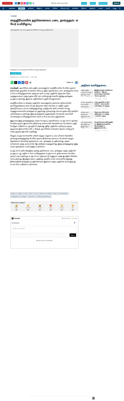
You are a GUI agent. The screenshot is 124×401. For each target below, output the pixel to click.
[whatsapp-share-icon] (12, 83)
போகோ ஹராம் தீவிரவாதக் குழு (43, 196)
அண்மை (12, 8)
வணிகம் (75, 8)
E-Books (92, 3)
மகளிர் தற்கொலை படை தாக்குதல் (18, 196)
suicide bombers (31, 196)
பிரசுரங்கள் (103, 3)
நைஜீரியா (20, 193)
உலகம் (47, 8)
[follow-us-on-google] (76, 82)
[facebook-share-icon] (19, 83)
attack (36, 193)
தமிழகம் (31, 8)
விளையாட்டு (64, 8)
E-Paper (84, 3)
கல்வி (108, 8)
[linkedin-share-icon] (23, 83)
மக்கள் (25, 193)
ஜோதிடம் (92, 8)
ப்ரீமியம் (21, 8)
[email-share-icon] (26, 83)
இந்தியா (39, 8)
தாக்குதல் (13, 193)
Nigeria (31, 193)
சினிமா (55, 8)
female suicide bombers (63, 193)
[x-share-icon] (15, 83)
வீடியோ (84, 8)
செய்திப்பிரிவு (16, 73)
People (55, 193)
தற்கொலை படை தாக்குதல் (45, 193)
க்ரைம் (100, 8)
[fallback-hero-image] (87, 93)
